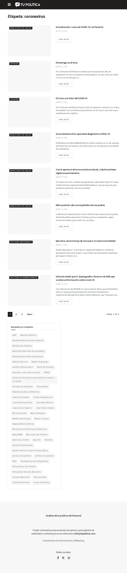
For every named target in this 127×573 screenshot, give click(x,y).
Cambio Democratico (23, 367)
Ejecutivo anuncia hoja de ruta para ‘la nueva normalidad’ (86, 240)
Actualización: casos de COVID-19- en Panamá (79, 26)
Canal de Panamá (45, 367)
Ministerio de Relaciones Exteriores (30, 429)
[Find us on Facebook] (58, 558)
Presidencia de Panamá (24, 467)
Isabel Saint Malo (21, 397)
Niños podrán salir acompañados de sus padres (80, 205)
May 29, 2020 (62, 102)
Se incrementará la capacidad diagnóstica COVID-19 (83, 133)
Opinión (14, 64)
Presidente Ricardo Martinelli (27, 472)
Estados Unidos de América (26, 392)
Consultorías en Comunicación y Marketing (63, 540)
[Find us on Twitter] (63, 558)
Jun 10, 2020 (62, 31)
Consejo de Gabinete (23, 387)
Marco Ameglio (38, 413)
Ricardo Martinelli (21, 477)
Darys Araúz (42, 387)
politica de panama (22, 456)
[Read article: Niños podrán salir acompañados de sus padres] (29, 218)
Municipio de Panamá (37, 435)
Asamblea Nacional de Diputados (29, 351)
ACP (14, 335)
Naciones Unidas (21, 440)
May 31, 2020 (62, 67)
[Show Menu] (9, 4)
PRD (15, 461)
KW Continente (20, 413)
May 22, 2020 (62, 138)
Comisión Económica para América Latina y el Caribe (34, 379)
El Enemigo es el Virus (67, 62)
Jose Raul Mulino (44, 403)
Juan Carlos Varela (45, 408)
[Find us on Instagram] (69, 558)
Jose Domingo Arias (22, 403)
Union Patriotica (41, 482)
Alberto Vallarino (28, 335)
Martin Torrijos (42, 419)
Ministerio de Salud (20, 28)
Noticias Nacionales (21, 242)
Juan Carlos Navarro (22, 408)
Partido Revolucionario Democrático (30, 451)
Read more (65, 38)
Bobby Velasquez (40, 362)
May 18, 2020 (62, 177)
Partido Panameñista (23, 445)
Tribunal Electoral (21, 482)
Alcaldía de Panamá (22, 346)
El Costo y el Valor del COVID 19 (71, 98)
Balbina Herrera (20, 362)
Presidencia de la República (34, 461)
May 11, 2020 (62, 245)
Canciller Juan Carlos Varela (26, 373)
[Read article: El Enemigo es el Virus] (29, 76)
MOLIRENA (17, 435)
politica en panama (44, 456)
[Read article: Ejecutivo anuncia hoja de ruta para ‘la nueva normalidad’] (29, 254)
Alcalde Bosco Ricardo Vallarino (28, 340)
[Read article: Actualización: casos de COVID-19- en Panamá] (29, 40)
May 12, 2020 (62, 209)
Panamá (48, 440)
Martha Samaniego (22, 419)
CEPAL (47, 373)
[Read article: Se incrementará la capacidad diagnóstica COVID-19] (29, 147)
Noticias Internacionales (23, 278)
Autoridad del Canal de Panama (28, 357)
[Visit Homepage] (28, 5)
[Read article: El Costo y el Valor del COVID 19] (29, 111)
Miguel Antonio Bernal (23, 424)
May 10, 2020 (62, 284)
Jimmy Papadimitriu (43, 397)
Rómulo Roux (40, 477)
